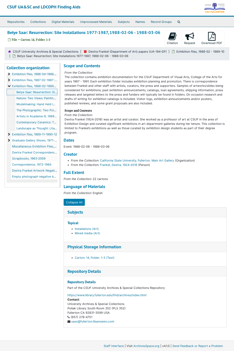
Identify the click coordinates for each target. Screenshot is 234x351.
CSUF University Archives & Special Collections (45, 51)
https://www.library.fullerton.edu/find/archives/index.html (106, 295)
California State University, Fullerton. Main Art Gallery (137, 160)
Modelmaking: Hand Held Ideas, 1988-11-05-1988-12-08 (55, 104)
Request (189, 43)
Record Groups (161, 22)
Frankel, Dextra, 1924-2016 (118, 165)
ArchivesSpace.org (146, 346)
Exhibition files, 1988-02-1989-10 (35, 86)
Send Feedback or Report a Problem (197, 346)
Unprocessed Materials (96, 22)
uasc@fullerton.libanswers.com (92, 321)
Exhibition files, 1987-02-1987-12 (35, 80)
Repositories (15, 22)
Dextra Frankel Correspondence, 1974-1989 (42, 152)
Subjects (124, 22)
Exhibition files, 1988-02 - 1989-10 (200, 51)
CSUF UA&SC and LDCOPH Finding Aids (43, 7)
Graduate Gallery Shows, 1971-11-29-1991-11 (42, 140)
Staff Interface (114, 346)
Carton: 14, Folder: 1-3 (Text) (94, 257)
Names (140, 22)
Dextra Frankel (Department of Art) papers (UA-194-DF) (127, 51)
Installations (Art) (87, 229)
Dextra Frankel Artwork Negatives (35, 170)
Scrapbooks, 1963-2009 (29, 158)
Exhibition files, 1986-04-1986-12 (35, 74)
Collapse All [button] (74, 202)
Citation (172, 43)
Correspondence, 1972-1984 (31, 164)
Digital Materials (63, 22)
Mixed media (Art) (87, 233)
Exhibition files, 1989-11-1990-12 (34, 134)
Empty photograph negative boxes (36, 176)
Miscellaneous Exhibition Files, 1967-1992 (40, 146)
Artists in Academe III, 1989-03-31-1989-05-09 (49, 116)
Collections (38, 22)
